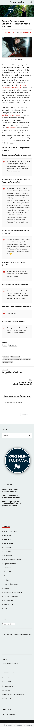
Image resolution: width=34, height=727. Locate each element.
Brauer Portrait (9, 543)
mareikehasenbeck (25, 32)
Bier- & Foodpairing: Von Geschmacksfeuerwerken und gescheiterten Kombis (12, 504)
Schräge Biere (8, 600)
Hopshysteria (6, 690)
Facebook (5, 646)
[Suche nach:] (17, 435)
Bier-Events (7, 539)
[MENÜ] (3, 2)
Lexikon (6, 580)
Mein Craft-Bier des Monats (13, 592)
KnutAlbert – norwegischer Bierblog (13, 694)
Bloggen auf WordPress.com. (17, 723)
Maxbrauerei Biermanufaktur (12, 115)
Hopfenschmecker (8, 686)
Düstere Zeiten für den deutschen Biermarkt (10, 491)
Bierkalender (11, 128)
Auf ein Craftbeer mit (10, 531)
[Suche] (29, 2)
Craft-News (7, 547)
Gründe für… (8, 568)
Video (5, 608)
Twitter (4, 659)
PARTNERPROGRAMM (11, 596)
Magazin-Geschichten (11, 584)
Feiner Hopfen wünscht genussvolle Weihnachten (11, 497)
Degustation (8, 556)
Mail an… (7, 588)
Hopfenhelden (6, 678)
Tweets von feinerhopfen (10, 663)
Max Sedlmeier (15, 356)
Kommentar (25, 414)
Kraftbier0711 (6, 698)
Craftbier (6, 356)
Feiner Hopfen (17, 2)
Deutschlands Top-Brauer (12, 560)
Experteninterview (10, 564)
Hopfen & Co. (8, 572)
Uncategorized (8, 604)
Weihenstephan (7, 362)
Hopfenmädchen (7, 682)
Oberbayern (27, 359)
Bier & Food (7, 535)
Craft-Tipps (7, 551)
